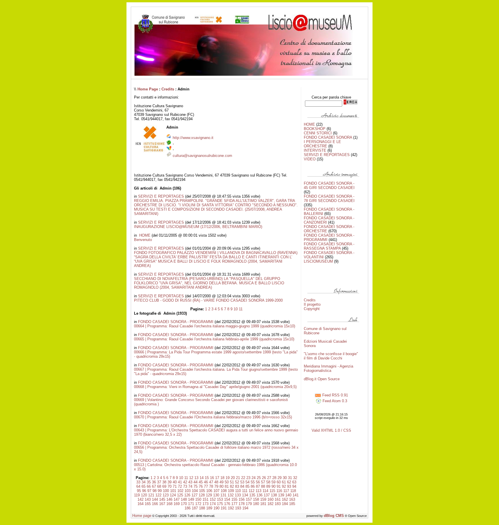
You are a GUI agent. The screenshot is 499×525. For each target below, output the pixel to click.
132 (231, 495)
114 (265, 491)
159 (263, 499)
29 (280, 478)
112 (251, 491)
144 (155, 499)
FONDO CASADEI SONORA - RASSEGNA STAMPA (329, 246)
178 (242, 504)
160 (270, 499)
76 (201, 486)
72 (180, 486)
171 (191, 504)
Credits (167, 89)
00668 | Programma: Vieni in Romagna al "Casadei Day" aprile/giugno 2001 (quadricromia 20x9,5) (215, 387)
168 (169, 504)
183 (278, 504)
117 (286, 491)
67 (154, 486)
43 (190, 482)
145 (162, 499)
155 (234, 499)
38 (164, 482)
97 (149, 491)
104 (195, 491)
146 (169, 499)
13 (196, 478)
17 (217, 478)
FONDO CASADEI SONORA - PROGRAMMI (175, 322)
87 (258, 486)
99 (160, 491)
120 (144, 495)
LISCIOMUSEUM (318, 261)
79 (216, 486)
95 (139, 491)
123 (166, 495)
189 (209, 508)
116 (279, 491)
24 (254, 478)
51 (232, 482)
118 (293, 491)
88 (263, 486)
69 (164, 486)
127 (194, 495)
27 (269, 478)
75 (195, 486)
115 (272, 491)
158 (256, 499)
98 (154, 491)
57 (263, 482)
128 (202, 495)
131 (223, 495)
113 (258, 491)
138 (274, 495)
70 (169, 486)
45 (201, 482)
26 (264, 478)
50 (227, 482)
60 (279, 482)
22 (243, 478)
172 (198, 504)
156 (242, 499)
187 (195, 508)
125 (180, 495)
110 (238, 491)
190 (216, 508)
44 (195, 482)
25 (259, 478)
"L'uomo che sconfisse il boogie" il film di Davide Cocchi (331, 356)
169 (177, 504)
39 (169, 482)
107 (216, 491)
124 (173, 495)
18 (222, 478)
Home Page (147, 89)
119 (137, 495)
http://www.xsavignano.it (193, 138)
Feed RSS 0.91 (334, 395)
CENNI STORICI (318, 133)
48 (216, 482)
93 (289, 486)
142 (140, 499)
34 (143, 482)
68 (159, 486)
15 (207, 478)
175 (220, 504)
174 (213, 504)
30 (285, 478)
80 (221, 486)
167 (162, 504)
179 (249, 504)
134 (245, 495)
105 (202, 491)
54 (247, 482)
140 (288, 495)
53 (242, 482)
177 (234, 504)
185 (292, 504)
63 (294, 482)
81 (227, 486)
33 (138, 482)
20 (233, 478)
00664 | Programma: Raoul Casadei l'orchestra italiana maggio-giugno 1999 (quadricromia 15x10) (214, 326)
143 (148, 499)
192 (231, 508)
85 (247, 486)
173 (205, 504)
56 (258, 482)
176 (227, 504)
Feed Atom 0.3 (334, 401)
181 (263, 504)
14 (202, 478)
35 (149, 482)
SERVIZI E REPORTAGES (161, 196)
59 (273, 482)
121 (151, 495)
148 (184, 499)
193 (238, 508)
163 (292, 499)
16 (212, 478)
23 (248, 478)
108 (224, 491)
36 (154, 482)
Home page (141, 515)
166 (155, 504)
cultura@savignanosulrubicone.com (202, 155)
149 (191, 499)
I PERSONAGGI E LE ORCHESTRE (322, 144)
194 (245, 508)
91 (279, 486)
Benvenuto (143, 240)
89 (268, 486)
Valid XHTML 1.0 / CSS (331, 430)
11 (241, 309)
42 (185, 482)
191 (224, 508)
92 (284, 486)
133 (238, 495)
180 (256, 504)
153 (220, 499)
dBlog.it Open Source (322, 379)
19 (228, 478)
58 (268, 482)
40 (175, 482)
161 (278, 499)
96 (144, 491)
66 (149, 486)
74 (190, 486)
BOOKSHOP (314, 129)
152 (213, 499)
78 (211, 486)
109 (231, 491)
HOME (144, 235)
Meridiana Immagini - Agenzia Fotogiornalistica (328, 368)
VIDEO (310, 159)
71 (175, 486)
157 (249, 499)
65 (143, 486)
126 (187, 495)
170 (184, 504)
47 (211, 482)
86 (253, 486)
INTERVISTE (315, 150)
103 (188, 491)
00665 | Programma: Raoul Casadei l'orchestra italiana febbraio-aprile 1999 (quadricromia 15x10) (214, 339)
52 (237, 482)
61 (284, 482)
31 (290, 478)
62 (289, 482)
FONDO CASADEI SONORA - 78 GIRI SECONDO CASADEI (329, 198)
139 (281, 495)
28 (274, 478)
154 (227, 499)
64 (138, 486)
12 (191, 478)
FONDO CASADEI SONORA (328, 137)
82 (232, 486)
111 (244, 491)
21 (238, 478)
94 (294, 486)
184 (285, 504)
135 (252, 495)
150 (198, 499)
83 (237, 486)
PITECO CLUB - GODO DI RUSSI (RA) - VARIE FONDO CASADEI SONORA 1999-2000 (208, 300)
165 (148, 504)
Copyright (312, 309)
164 (140, 504)
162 (285, 499)
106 (209, 491)
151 (205, 499)
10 (236, 309)
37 (159, 482)
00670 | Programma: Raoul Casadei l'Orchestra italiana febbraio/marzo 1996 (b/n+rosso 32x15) (213, 417)
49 (221, 482)
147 (177, 499)
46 (206, 482)
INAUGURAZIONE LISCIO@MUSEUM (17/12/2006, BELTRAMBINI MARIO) (198, 227)
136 (259, 495)
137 (267, 495)
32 (295, 478)
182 (270, 504)
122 (158, 495)
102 (180, 491)
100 (166, 491)
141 (296, 495)
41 (180, 482)
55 (253, 482)
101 (173, 491)
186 (188, 508)
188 (202, 508)
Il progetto (312, 304)
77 (206, 486)
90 (273, 486)
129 (209, 495)
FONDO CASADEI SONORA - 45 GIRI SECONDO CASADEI (329, 185)
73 (185, 486)
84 (242, 486)
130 (216, 495)
